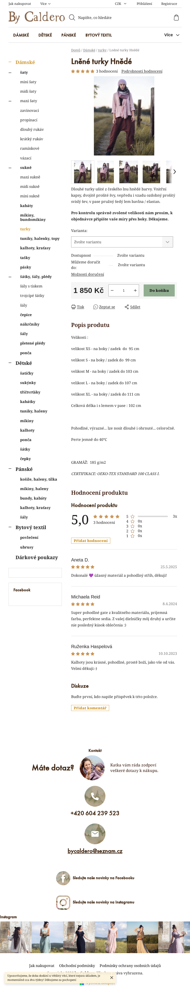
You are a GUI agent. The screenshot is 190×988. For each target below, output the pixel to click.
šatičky (26, 373)
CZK (118, 3)
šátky (25, 449)
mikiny (27, 420)
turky (25, 229)
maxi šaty (28, 100)
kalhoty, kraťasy (35, 247)
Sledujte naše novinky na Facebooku (103, 877)
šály (23, 305)
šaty (24, 72)
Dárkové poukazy (37, 557)
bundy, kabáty (33, 498)
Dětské (24, 363)
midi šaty (28, 91)
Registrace (169, 3)
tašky (25, 257)
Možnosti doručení (87, 274)
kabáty (26, 205)
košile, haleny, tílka (38, 479)
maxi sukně (30, 177)
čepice (26, 314)
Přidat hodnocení (91, 540)
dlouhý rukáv (32, 129)
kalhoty (27, 430)
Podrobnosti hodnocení (141, 71)
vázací (25, 158)
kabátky (27, 401)
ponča (26, 352)
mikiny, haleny (34, 488)
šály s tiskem (31, 286)
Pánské (24, 469)
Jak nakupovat (20, 3)
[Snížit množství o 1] (112, 290)
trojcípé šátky (32, 295)
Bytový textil (31, 527)
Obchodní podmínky (77, 965)
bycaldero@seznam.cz (95, 851)
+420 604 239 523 (95, 813)
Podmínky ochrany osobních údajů (130, 965)
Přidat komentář (90, 708)
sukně (26, 167)
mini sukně (30, 195)
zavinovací (29, 110)
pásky (25, 267)
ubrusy (26, 547)
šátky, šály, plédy (36, 276)
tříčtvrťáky (30, 392)
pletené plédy (32, 343)
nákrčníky (29, 324)
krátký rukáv (31, 138)
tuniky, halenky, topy (40, 238)
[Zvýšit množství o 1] (135, 290)
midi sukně (30, 186)
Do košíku (159, 290)
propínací (28, 119)
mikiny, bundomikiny (33, 217)
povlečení (29, 537)
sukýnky (28, 382)
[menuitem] (21, 35)
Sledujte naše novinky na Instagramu (103, 902)
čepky (25, 458)
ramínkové (29, 148)
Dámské (25, 62)
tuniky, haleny (33, 411)
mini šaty (28, 81)
